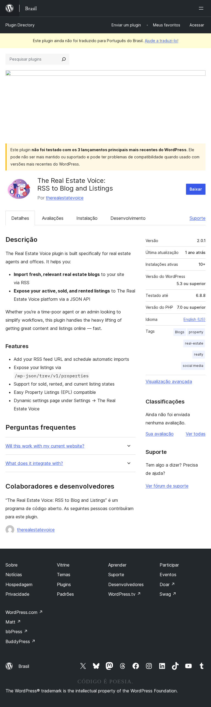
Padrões (65, 594)
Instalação (87, 218)
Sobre (11, 565)
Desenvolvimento (128, 218)
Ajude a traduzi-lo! (161, 40)
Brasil (23, 666)
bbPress (16, 631)
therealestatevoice (65, 198)
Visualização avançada (169, 381)
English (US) (195, 319)
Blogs (179, 332)
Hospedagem (18, 584)
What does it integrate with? (34, 463)
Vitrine (63, 565)
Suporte (198, 218)
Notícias (13, 574)
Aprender (117, 565)
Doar (167, 584)
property (196, 332)
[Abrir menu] (202, 8)
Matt (13, 622)
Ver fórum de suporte (167, 486)
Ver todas (196, 434)
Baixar (196, 189)
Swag (168, 594)
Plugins (64, 584)
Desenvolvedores (126, 584)
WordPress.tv (124, 594)
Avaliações (52, 218)
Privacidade (17, 594)
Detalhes (20, 218)
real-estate (194, 343)
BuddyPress (20, 641)
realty (198, 354)
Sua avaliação (160, 434)
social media (193, 366)
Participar (169, 565)
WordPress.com (24, 612)
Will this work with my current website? (44, 446)
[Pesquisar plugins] (63, 59)
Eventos (168, 574)
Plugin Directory (20, 25)
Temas (63, 574)
